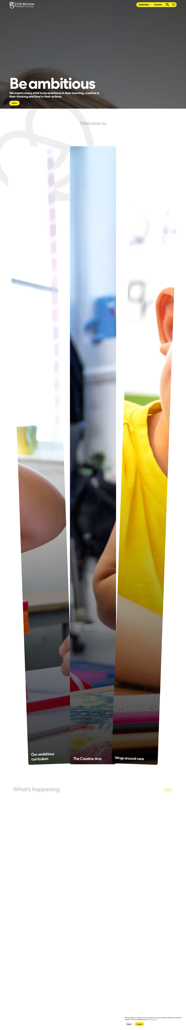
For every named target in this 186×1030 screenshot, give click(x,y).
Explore (14, 103)
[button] (145, 4)
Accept (139, 1024)
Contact (158, 4)
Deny (129, 1024)
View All (171, 838)
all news (171, 787)
